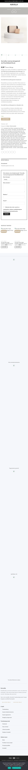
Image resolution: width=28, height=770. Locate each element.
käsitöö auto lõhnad (13, 136)
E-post (5, 200)
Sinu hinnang (6, 177)
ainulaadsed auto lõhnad (8, 128)
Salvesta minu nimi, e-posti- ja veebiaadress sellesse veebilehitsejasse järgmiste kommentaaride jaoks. (12, 209)
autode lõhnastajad (10, 135)
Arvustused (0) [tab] (5, 160)
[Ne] (26, 766)
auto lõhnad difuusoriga (21, 129)
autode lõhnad (4, 135)
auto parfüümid (22, 133)
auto (6, 129)
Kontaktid (4, 748)
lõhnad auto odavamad (19, 137)
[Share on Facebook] (5, 152)
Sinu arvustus (6, 182)
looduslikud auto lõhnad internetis (12, 143)
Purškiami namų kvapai (7, 742)
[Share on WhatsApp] (2, 152)
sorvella (14, 147)
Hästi (9, 767)
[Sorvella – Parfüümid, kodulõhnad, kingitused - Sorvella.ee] (14, 5)
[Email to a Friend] (9, 152)
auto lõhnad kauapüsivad (17, 131)
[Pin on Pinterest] (12, 152)
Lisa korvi (5, 119)
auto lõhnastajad (4, 133)
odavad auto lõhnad (18, 144)
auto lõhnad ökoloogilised (13, 132)
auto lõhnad (14, 129)
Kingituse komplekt (6, 732)
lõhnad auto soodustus (5, 139)
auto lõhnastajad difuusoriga (13, 133)
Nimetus (5, 194)
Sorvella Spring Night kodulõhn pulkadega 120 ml (21, 243)
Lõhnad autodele (16, 9)
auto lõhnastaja (22, 132)
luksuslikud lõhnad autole (9, 144)
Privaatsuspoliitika (16, 767)
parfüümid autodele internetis (6, 147)
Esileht (9, 9)
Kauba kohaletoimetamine (8, 712)
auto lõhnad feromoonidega (6, 131)
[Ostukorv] (26, 5)
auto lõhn (9, 129)
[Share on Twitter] (7, 152)
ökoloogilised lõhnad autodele (7, 146)
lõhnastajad (10, 142)
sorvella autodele (20, 147)
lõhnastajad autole (16, 142)
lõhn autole (13, 137)
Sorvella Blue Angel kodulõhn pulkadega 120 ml (7, 243)
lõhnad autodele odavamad (18, 140)
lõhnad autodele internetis (15, 139)
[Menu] (2, 5)
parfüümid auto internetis (18, 146)
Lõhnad (7, 126)
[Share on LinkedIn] (14, 152)
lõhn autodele (7, 137)
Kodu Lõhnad (5, 726)
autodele (7, 136)
